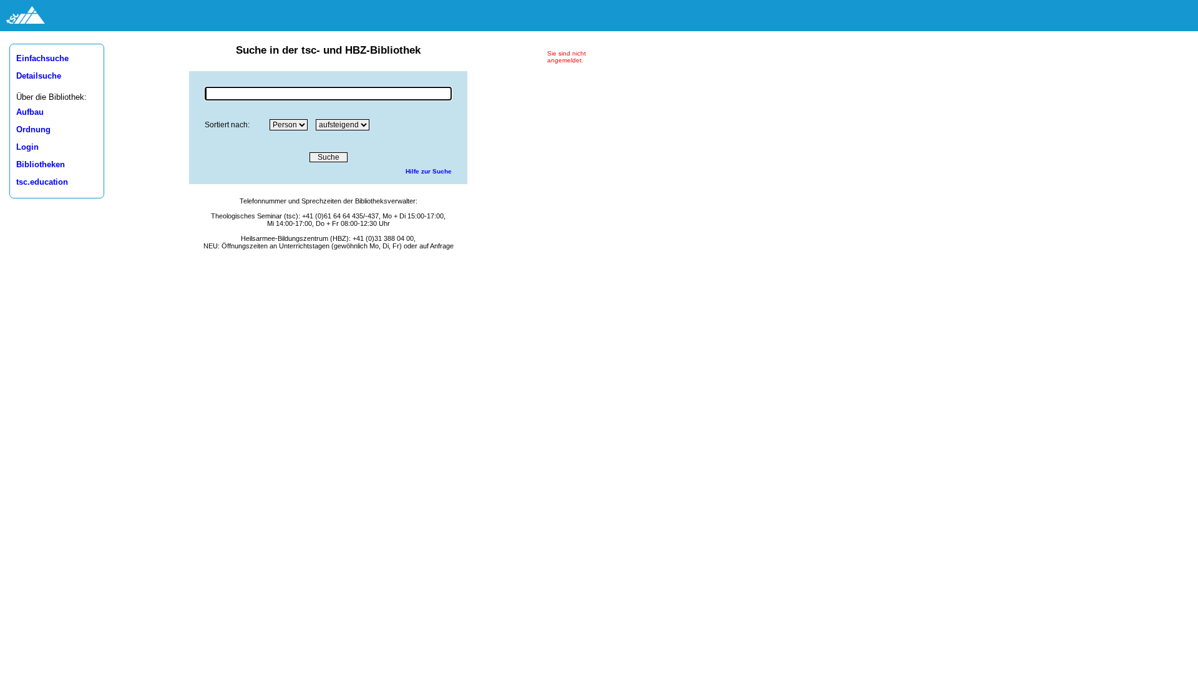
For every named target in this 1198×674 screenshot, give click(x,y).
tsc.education (42, 182)
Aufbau (30, 112)
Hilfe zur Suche (429, 171)
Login (27, 147)
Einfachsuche (42, 58)
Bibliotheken (40, 164)
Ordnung (33, 129)
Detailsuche (38, 76)
